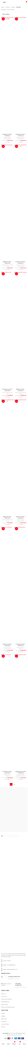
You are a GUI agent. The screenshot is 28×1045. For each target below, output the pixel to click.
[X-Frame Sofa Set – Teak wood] (7, 712)
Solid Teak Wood (14, 792)
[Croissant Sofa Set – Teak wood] (7, 330)
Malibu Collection (18, 392)
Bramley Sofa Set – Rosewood (7, 135)
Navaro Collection (20, 519)
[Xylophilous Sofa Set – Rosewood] (20, 712)
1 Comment (16, 978)
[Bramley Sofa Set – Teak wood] (20, 75)
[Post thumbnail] (4, 978)
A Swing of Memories (14, 976)
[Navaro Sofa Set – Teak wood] (7, 585)
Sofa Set (9, 138)
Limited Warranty (5, 1001)
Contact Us (4, 996)
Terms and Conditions (6, 999)
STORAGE (3, 1021)
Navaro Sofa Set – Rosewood (20, 517)
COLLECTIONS (5, 1024)
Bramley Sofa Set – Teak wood (21, 135)
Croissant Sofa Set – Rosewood (20, 262)
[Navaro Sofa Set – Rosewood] (20, 457)
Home (2, 7)
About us (3, 993)
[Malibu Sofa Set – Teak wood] (7, 457)
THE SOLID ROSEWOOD (18, 984)
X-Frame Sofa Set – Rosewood (21, 644)
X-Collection (22, 648)
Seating (13, 7)
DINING (3, 1016)
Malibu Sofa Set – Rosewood (20, 390)
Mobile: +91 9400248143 (9, 965)
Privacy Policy (4, 1004)
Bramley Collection (7, 137)
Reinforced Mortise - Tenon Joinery (14, 814)
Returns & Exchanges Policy (8, 1007)
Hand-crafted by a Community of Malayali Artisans (14, 806)
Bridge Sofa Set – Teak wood (7, 262)
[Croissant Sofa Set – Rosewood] (20, 202)
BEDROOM (4, 1018)
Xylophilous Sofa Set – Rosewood (20, 772)
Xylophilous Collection (20, 775)
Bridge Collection (5, 264)
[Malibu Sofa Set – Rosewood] (20, 330)
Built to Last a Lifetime (14, 828)
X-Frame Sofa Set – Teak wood (7, 772)
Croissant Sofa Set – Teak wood (7, 390)
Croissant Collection (20, 264)
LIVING (7, 7)
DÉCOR (3, 1026)
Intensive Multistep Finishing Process (14, 821)
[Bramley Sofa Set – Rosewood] (7, 75)
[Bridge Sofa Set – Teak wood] (7, 202)
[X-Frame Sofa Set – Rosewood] (20, 585)
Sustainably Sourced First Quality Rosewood (14, 799)
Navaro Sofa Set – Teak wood (7, 644)
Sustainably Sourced (14, 790)
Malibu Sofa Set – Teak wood (7, 517)
